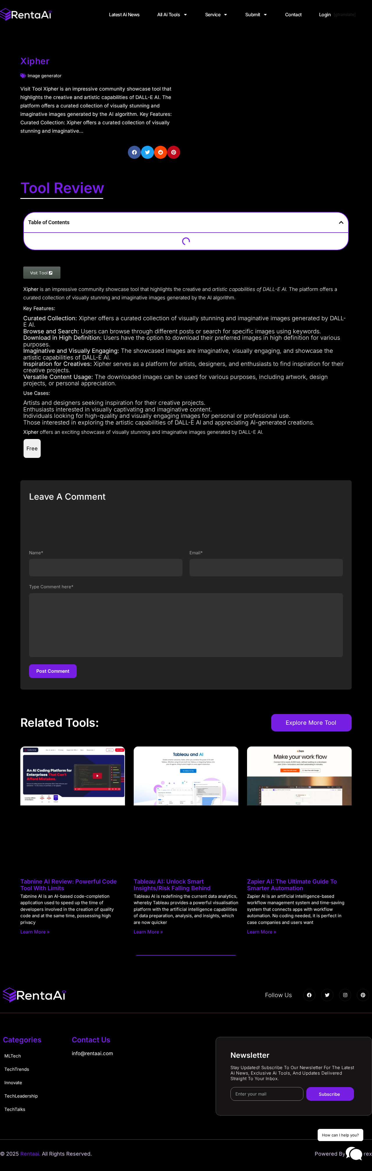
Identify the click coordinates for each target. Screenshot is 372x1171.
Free (32, 448)
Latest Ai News (124, 14)
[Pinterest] (363, 995)
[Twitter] (327, 995)
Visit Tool (39, 273)
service (213, 14)
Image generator (45, 75)
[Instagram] (345, 995)
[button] (134, 152)
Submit (252, 14)
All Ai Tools (168, 14)
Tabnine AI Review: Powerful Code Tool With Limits (68, 885)
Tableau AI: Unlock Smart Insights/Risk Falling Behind (172, 885)
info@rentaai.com (92, 1053)
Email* (196, 552)
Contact (293, 14)
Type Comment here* (51, 586)
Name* (36, 552)
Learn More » (35, 932)
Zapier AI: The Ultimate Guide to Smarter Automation (292, 885)
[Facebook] (309, 995)
